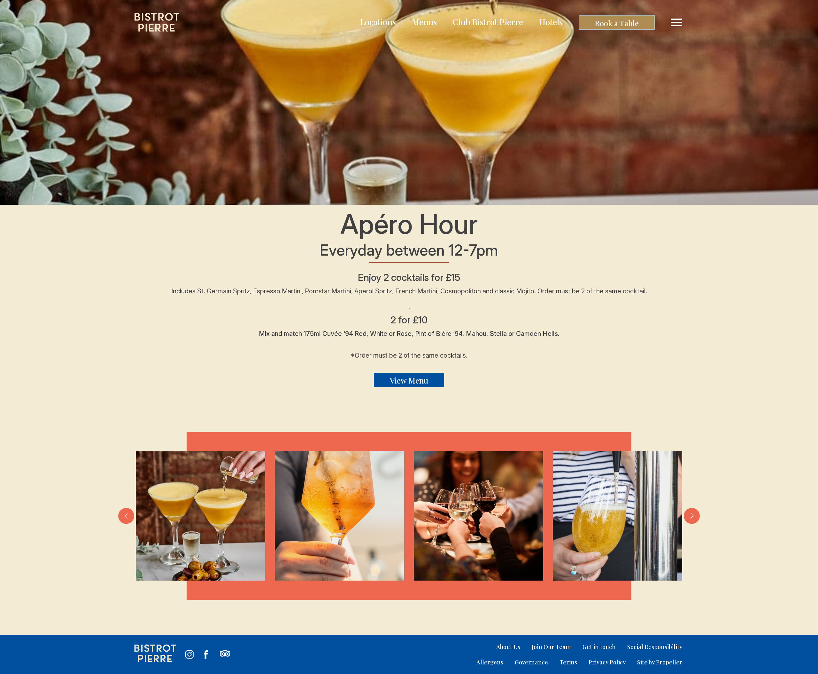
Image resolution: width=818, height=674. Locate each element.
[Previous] (126, 516)
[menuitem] (378, 23)
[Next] (692, 516)
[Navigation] (676, 22)
